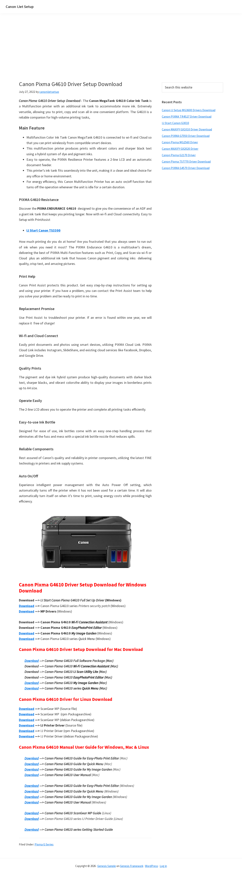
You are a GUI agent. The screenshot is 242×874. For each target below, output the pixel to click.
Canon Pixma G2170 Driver (179, 155)
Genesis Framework (131, 866)
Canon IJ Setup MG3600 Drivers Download (188, 110)
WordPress (151, 866)
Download (26, 606)
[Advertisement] (85, 52)
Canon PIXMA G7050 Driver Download (185, 136)
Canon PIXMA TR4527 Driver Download (186, 116)
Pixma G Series (44, 844)
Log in (163, 866)
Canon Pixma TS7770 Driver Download (186, 161)
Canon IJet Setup (20, 6)
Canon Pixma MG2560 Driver (180, 142)
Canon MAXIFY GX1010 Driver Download (187, 129)
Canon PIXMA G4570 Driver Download (185, 168)
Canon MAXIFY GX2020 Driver (180, 148)
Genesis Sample (106, 866)
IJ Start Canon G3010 (175, 123)
